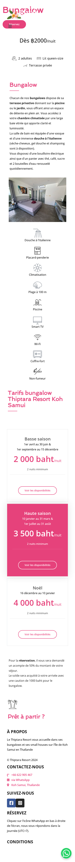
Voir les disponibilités (37, 490)
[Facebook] (11, 803)
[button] (37, 26)
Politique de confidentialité (24, 855)
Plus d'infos (37, 48)
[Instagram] (20, 803)
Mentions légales (18, 850)
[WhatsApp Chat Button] (66, 853)
